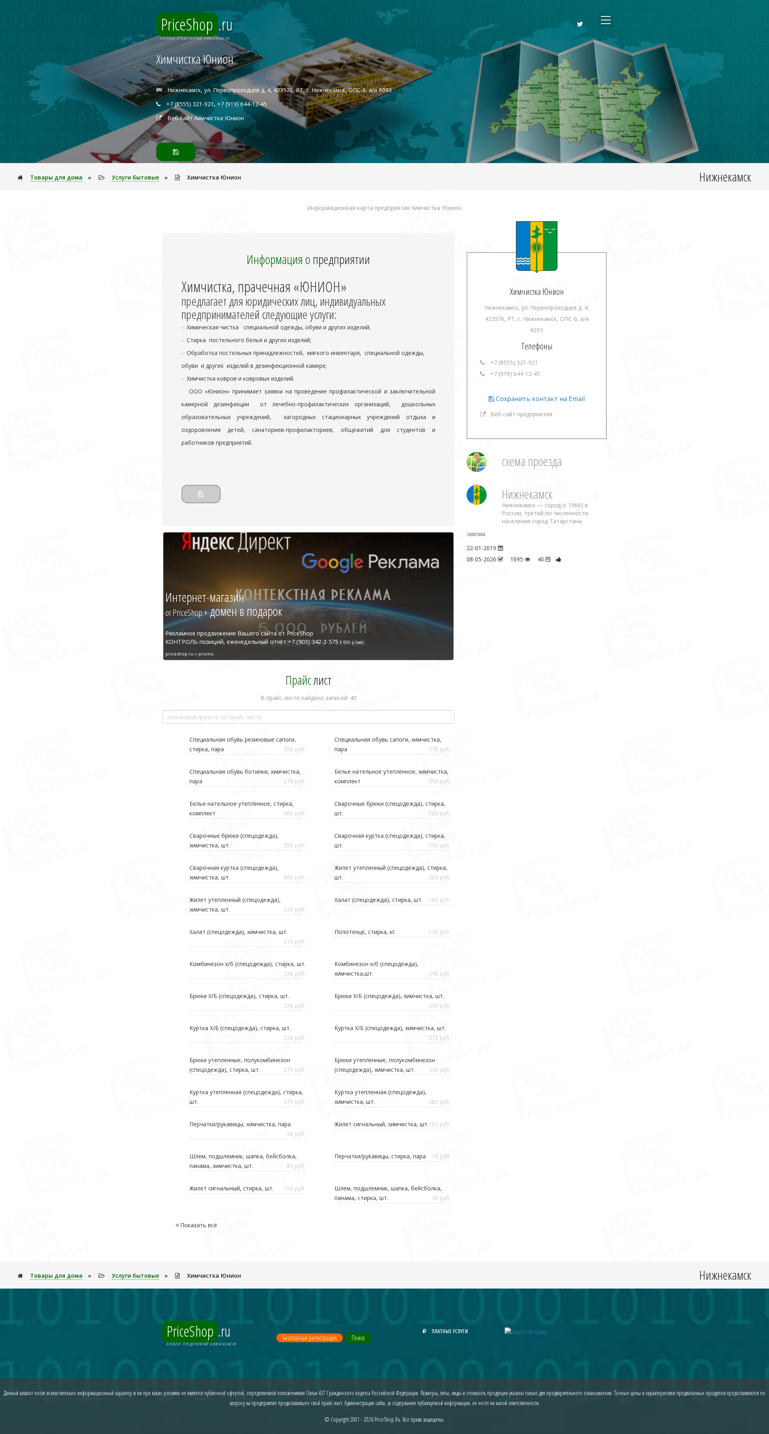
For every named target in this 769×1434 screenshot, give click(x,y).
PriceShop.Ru (387, 1419)
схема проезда (532, 461)
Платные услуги (450, 1331)
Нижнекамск (527, 493)
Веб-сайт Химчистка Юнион (205, 118)
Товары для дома (56, 177)
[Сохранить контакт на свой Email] (175, 152)
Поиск (358, 1337)
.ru (197, 24)
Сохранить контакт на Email (539, 398)
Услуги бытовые (135, 177)
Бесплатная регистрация (309, 1337)
